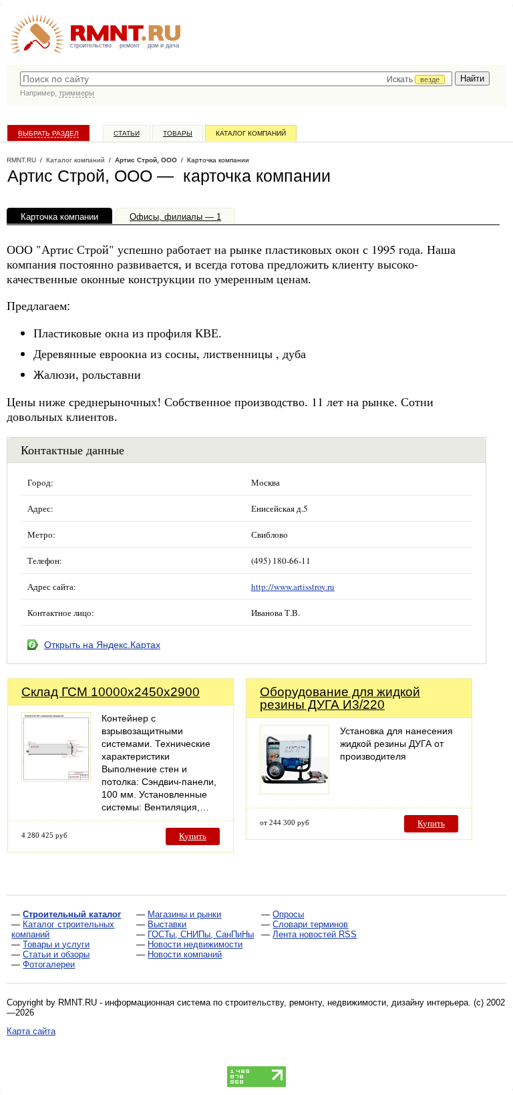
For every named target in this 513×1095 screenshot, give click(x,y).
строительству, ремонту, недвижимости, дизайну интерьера (346, 1002)
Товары (177, 133)
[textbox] (236, 78)
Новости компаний (185, 954)
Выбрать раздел (48, 133)
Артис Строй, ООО (146, 160)
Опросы (288, 914)
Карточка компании (59, 217)
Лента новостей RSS (315, 934)
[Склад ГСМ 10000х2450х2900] (56, 778)
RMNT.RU (21, 160)
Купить (192, 836)
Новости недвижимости (195, 944)
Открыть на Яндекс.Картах (102, 644)
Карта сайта (31, 1031)
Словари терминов (310, 924)
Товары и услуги (56, 944)
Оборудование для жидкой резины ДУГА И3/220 (340, 698)
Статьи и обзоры (56, 954)
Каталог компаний (251, 133)
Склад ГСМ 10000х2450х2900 (110, 692)
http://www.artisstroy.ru (293, 587)
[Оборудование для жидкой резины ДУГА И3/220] (295, 791)
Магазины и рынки (184, 914)
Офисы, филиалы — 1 (175, 217)
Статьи (127, 133)
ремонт (130, 45)
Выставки (167, 924)
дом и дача (163, 45)
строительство (91, 45)
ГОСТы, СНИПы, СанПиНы (201, 934)
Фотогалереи (49, 964)
